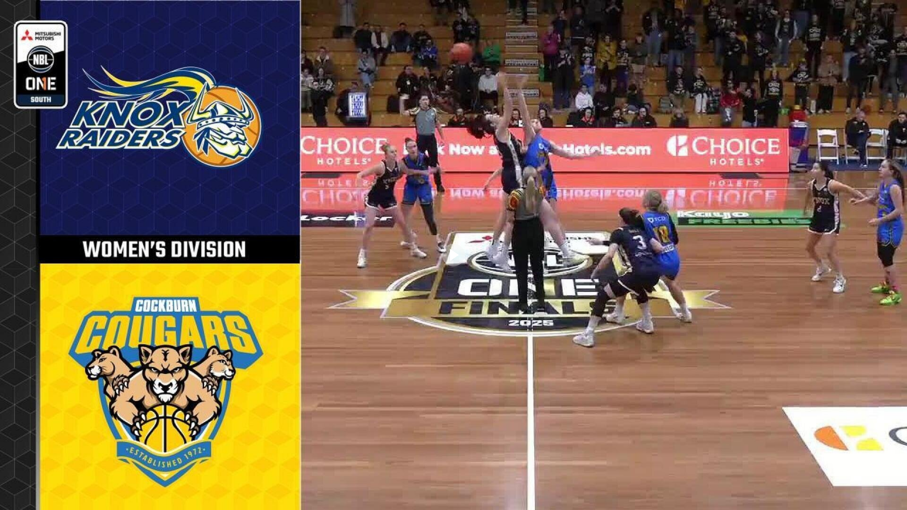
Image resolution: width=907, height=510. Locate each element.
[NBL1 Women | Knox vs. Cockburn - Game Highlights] (453, 255)
